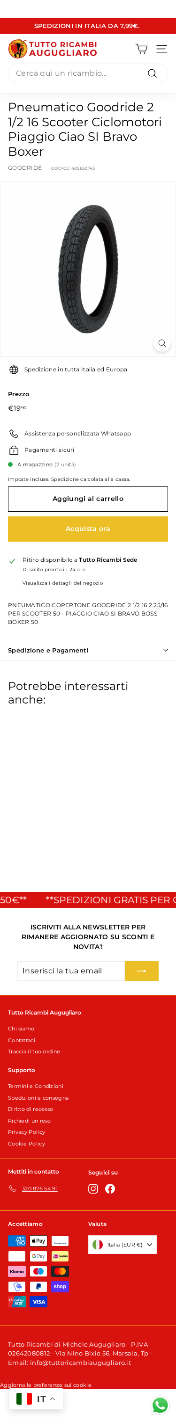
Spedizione (65, 479)
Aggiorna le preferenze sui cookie (46, 1385)
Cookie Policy (26, 1143)
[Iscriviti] (142, 971)
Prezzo (19, 394)
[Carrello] (141, 49)
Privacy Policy (26, 1132)
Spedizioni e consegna (38, 1098)
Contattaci (21, 1040)
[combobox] (88, 73)
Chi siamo (21, 1028)
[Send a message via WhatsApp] (160, 1405)
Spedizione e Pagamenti (48, 650)
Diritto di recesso (30, 1109)
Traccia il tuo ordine (34, 1051)
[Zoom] (162, 343)
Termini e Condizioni (35, 1086)
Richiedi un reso (29, 1120)
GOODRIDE (25, 167)
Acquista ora (88, 528)
